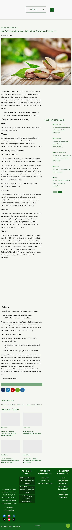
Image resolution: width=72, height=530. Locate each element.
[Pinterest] (9, 519)
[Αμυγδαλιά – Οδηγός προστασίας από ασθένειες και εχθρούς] (32, 446)
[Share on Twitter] (8, 390)
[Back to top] (68, 526)
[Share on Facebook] (3, 390)
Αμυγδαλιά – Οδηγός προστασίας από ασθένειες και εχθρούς (32, 460)
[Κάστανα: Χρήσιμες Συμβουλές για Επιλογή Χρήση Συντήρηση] (10, 419)
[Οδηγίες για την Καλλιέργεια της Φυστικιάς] (32, 419)
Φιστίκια (39, 404)
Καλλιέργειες (14, 27)
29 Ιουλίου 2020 (6, 35)
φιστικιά (5, 91)
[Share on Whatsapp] (17, 390)
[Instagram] (9, 516)
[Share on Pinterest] (13, 390)
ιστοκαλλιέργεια (36, 161)
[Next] (60, 192)
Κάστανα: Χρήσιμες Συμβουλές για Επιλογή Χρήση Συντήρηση (8, 433)
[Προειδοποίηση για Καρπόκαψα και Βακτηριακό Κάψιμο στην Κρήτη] (10, 446)
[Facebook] (4, 516)
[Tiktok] (14, 519)
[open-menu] (52, 10)
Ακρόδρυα (4, 27)
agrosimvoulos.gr (10, 378)
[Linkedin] (14, 516)
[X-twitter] (4, 519)
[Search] (43, 9)
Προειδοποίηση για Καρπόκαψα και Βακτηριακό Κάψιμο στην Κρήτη (10, 460)
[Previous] (55, 192)
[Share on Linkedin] (22, 390)
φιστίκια (30, 363)
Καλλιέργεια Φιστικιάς (17, 404)
